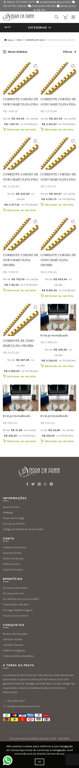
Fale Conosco (11, 564)
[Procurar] (56, 17)
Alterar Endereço (13, 558)
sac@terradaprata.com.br (55, 2)
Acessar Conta (12, 553)
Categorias (37, 27)
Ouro (19, 39)
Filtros (67, 52)
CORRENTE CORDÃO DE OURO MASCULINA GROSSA (20, 260)
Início (10, 40)
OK (39, 762)
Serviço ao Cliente (14, 523)
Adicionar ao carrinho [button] (21, 129)
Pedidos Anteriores (14, 547)
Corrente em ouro (35, 39)
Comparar (35, 66)
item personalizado (54, 335)
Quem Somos (11, 507)
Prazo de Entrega (13, 518)
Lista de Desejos (13, 569)
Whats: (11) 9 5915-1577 (21, 2)
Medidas (8, 512)
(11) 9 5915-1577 (16, 701)
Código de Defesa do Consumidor (23, 529)
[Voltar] (7, 27)
